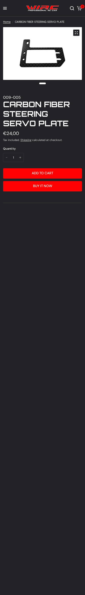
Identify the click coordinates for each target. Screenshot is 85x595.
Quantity (9, 148)
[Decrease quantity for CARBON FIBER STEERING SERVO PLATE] (6, 157)
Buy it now (42, 186)
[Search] (72, 8)
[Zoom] (76, 33)
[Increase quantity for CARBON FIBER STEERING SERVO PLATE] (20, 157)
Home (7, 22)
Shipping (25, 140)
